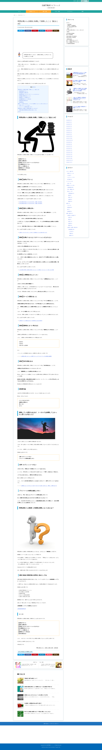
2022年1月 (69, 134)
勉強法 (71, 235)
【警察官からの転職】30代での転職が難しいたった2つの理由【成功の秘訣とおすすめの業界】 (80, 89)
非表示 (34, 87)
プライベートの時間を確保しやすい (25, 106)
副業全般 (69, 207)
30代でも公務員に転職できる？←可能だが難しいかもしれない (37, 711)
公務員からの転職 (71, 215)
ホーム (16, 15)
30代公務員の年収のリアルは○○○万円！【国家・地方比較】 (30, 203)
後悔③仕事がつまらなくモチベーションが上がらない (29, 94)
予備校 (71, 233)
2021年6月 (69, 148)
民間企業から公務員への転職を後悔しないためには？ (28, 108)
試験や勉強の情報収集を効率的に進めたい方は (28, 109)
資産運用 (69, 211)
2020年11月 (69, 162)
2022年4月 (69, 128)
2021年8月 (69, 144)
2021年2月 (69, 156)
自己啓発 (69, 179)
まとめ (19, 111)
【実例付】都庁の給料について (30, 678)
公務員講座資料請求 (21, 608)
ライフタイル (69, 181)
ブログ (69, 205)
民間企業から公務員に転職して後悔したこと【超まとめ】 (28, 89)
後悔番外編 (21, 102)
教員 (69, 195)
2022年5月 (69, 126)
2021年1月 (69, 158)
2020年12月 (69, 160)
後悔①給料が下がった (23, 91)
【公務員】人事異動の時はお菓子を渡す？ (33, 703)
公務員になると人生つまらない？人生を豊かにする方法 (36, 695)
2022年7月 (69, 122)
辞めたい (69, 191)
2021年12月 (69, 136)
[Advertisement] (38, 42)
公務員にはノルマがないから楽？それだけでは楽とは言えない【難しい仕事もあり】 (39, 485)
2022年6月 (69, 124)
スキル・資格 (69, 171)
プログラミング (70, 177)
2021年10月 (69, 140)
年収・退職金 (70, 189)
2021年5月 (69, 150)
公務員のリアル (22, 15)
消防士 (70, 197)
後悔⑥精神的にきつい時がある (25, 98)
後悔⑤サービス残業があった (24, 97)
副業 (68, 203)
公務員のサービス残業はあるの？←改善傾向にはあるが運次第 (30, 320)
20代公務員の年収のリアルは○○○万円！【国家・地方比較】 (30, 201)
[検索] (88, 1)
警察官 (70, 201)
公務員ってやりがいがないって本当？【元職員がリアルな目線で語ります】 (33, 232)
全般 (70, 217)
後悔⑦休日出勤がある (23, 100)
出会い (69, 183)
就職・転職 (69, 213)
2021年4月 (69, 152)
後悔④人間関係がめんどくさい (25, 95)
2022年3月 (69, 130)
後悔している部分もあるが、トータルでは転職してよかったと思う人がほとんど (33, 103)
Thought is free (57, 747)
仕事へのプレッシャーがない (24, 105)
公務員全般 (56, 647)
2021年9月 (69, 142)
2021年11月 (69, 138)
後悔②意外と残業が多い (24, 92)
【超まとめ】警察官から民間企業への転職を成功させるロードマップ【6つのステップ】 (79, 98)
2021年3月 (69, 154)
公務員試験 (71, 229)
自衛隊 (70, 199)
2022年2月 (69, 132)
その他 (69, 175)
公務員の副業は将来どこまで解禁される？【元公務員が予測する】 (38, 686)
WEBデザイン (70, 173)
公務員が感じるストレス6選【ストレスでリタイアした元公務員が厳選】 (36, 356)
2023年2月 (69, 120)
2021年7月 (69, 146)
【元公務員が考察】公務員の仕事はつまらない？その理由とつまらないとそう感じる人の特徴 (36, 269)
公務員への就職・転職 (49, 647)
